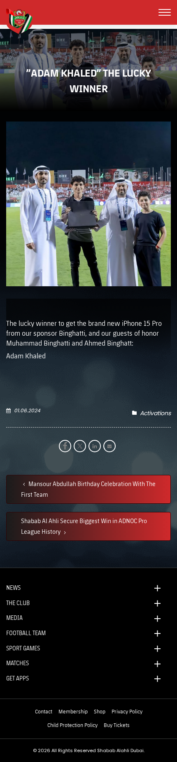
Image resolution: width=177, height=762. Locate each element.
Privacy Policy (127, 711)
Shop (99, 711)
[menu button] (164, 12)
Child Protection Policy (72, 725)
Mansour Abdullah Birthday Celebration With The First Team (88, 489)
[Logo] (22, 20)
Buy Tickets (117, 725)
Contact (43, 711)
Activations (155, 413)
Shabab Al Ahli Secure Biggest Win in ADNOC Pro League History (84, 526)
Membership (73, 711)
